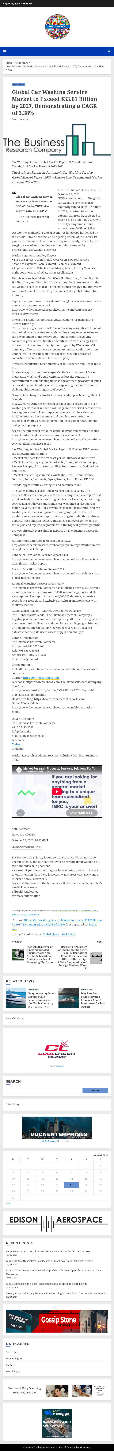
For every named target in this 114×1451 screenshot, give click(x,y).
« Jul (8, 1203)
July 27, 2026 (37, 1007)
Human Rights (14, 1358)
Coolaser (60, 1066)
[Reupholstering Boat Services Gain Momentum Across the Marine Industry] (16, 998)
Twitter (17, 744)
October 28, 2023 (22, 119)
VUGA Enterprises (49, 1141)
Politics (10, 1365)
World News (18, 84)
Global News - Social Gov (59, 934)
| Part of (61, 1447)
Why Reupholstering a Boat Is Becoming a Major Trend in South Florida (46, 1283)
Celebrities (12, 1352)
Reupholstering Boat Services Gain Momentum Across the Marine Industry (41, 998)
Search (13, 1081)
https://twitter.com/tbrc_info (41, 677)
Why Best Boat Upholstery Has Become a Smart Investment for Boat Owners (93, 1000)
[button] (4, 51)
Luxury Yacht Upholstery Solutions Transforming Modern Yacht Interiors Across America (56, 1293)
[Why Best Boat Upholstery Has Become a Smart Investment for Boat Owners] (68, 998)
